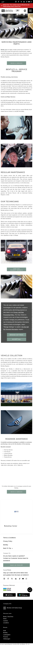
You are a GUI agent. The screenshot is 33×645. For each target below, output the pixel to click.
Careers (5, 620)
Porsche (5, 636)
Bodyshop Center (10, 526)
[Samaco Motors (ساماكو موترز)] (7, 10)
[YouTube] (29, 1)
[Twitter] (21, 1)
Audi (4, 630)
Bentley (5, 545)
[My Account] (25, 10)
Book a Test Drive (8, 616)
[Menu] (30, 11)
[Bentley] (17, 11)
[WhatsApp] (31, 1)
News (4, 618)
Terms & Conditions (9, 537)
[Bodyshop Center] (16, 512)
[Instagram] (16, 1)
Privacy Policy (7, 541)
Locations (6, 622)
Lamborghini (6, 634)
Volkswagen (6, 639)
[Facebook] (18, 1)
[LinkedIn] (24, 1)
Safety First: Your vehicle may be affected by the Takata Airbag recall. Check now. (15, 5)
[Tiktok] (27, 1)
